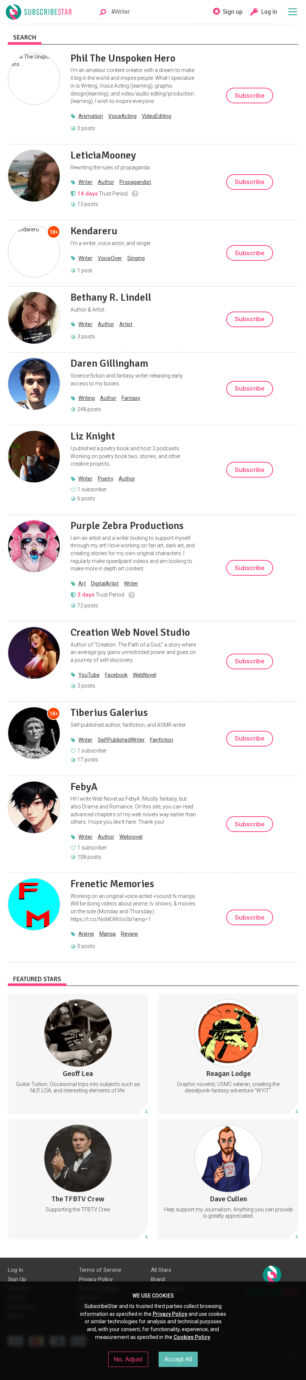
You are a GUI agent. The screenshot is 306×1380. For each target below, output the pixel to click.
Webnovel (131, 837)
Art (82, 583)
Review (129, 934)
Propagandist (135, 182)
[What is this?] (135, 194)
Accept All (178, 1359)
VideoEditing (156, 116)
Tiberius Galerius (109, 712)
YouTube (89, 675)
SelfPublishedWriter (121, 740)
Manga (107, 934)
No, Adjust (128, 1359)
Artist (125, 324)
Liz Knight (93, 436)
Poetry (105, 479)
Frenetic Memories (112, 883)
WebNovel (144, 675)
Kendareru (94, 231)
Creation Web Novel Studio (130, 632)
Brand (158, 1279)
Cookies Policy (192, 1337)
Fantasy (131, 398)
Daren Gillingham (109, 363)
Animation (90, 116)
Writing (86, 398)
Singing (136, 258)
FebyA (84, 786)
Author (106, 182)
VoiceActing (122, 116)
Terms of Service (100, 1270)
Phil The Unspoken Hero (123, 58)
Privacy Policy (96, 1279)
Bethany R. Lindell (111, 297)
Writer (85, 182)
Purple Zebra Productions (127, 525)
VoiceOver (110, 258)
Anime (86, 934)
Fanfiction (161, 740)
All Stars (161, 1270)
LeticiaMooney (103, 155)
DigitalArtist (105, 583)
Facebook (116, 675)
